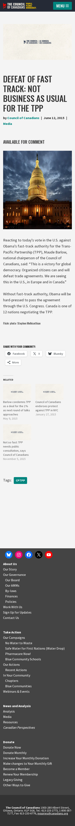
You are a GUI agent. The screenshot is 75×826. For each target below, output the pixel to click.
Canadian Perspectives (19, 727)
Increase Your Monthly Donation (26, 758)
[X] (38, 554)
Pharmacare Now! (18, 654)
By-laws (10, 591)
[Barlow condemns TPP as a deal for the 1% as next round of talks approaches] (17, 392)
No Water (12, 643)
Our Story (10, 569)
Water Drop (55, 648)
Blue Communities (18, 686)
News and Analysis (17, 706)
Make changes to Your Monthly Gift (27, 763)
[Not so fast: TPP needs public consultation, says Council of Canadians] (17, 432)
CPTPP (20, 480)
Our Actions (11, 664)
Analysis (9, 711)
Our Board (12, 580)
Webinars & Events (16, 691)
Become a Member (16, 769)
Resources (10, 722)
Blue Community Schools (23, 659)
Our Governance (14, 575)
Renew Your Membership (20, 774)
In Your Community (16, 675)
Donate (8, 742)
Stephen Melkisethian (28, 323)
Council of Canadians (23, 118)
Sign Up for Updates (17, 612)
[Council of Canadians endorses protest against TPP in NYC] (49, 392)
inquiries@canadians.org (53, 813)
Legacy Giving (12, 780)
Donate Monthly (14, 753)
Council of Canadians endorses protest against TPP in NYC (48, 406)
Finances (11, 596)
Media (7, 124)
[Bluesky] (8, 554)
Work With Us (12, 607)
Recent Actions (16, 670)
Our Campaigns (14, 637)
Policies (10, 601)
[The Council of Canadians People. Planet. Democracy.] (19, 6)
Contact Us (11, 618)
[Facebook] (28, 554)
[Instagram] (18, 554)
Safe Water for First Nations (25, 648)
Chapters (11, 681)
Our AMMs (12, 585)
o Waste (26, 643)
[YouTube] (48, 554)
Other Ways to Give (16, 785)
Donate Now (12, 747)
